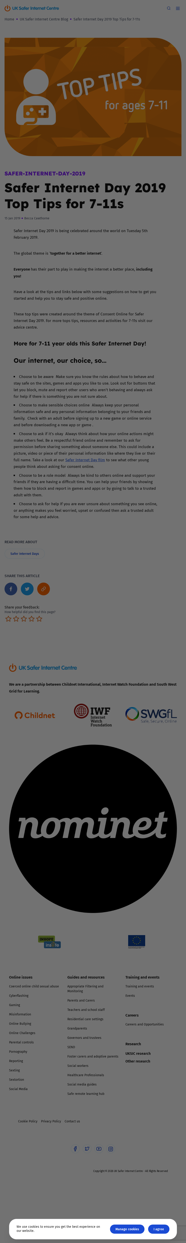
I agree (159, 1229)
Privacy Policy (46, 672)
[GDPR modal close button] (147, 564)
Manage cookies (127, 1229)
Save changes (135, 676)
